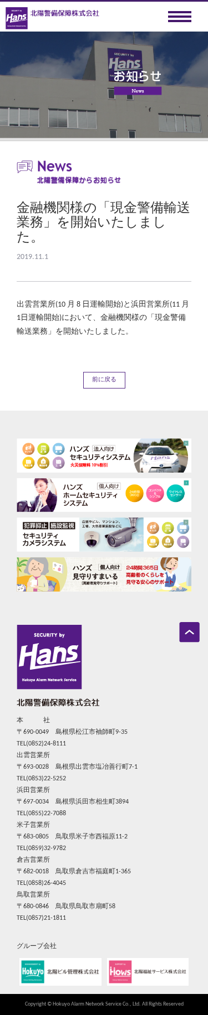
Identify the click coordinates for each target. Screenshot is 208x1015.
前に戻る (104, 380)
